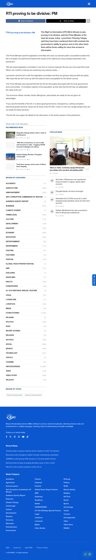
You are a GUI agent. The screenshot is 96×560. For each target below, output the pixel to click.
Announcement (13, 192)
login (13, 124)
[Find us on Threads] (15, 436)
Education (10, 237)
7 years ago (21, 159)
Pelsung (10, 317)
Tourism (9, 362)
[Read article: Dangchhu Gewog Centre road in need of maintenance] (10, 135)
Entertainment (13, 241)
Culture (10, 219)
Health (9, 281)
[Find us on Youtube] (23, 437)
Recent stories (13, 330)
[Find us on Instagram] (19, 437)
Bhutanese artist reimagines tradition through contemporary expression (32, 455)
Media (8, 308)
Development (12, 223)
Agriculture (12, 188)
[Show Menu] (89, 3)
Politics (9, 322)
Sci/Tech (9, 339)
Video (8, 371)
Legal (8, 295)
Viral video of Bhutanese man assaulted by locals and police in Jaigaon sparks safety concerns (71, 181)
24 (29, 150)
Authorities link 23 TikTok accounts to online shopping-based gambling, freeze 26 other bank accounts (73, 200)
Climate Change (13, 210)
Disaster (10, 228)
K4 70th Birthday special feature (21, 290)
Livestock (10, 304)
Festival (10, 259)
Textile (9, 357)
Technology (11, 353)
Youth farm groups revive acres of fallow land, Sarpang (31, 165)
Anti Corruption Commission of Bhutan (24, 197)
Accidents (10, 183)
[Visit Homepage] (9, 3)
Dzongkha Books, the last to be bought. (69, 191)
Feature (9, 250)
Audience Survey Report (17, 201)
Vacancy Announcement (33, 395)
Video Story (11, 375)
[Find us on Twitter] (10, 436)
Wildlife (10, 380)
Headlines (10, 277)
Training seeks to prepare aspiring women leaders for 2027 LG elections (32, 451)
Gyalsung (10, 273)
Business (10, 206)
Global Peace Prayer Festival (20, 264)
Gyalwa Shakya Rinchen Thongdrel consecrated (29, 155)
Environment (12, 246)
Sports (9, 348)
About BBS (29, 547)
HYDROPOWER (12, 286)
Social (9, 344)
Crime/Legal (11, 214)
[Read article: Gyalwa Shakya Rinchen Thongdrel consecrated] (10, 156)
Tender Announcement (14, 395)
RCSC (8, 326)
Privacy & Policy (42, 547)
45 (29, 138)
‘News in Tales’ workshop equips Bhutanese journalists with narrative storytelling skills (67, 168)
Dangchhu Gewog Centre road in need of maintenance (31, 134)
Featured (10, 255)
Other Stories (12, 313)
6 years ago (21, 150)
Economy (10, 232)
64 (29, 159)
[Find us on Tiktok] (27, 436)
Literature (11, 299)
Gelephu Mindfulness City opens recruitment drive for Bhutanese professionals (71, 211)
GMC (8, 268)
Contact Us (17, 547)
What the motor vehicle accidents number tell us (23, 467)
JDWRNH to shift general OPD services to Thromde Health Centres (31, 459)
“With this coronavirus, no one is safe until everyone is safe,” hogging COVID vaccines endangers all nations (30, 144)
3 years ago (21, 138)
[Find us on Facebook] (6, 437)
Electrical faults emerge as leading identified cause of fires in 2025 (30, 463)
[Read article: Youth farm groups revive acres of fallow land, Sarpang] (10, 166)
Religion (10, 335)
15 (29, 169)
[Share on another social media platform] (88, 21)
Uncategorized (13, 366)
